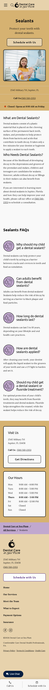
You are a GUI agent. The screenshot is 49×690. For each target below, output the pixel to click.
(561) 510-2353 (28, 98)
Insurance (8, 622)
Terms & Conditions (25, 650)
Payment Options (12, 615)
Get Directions (24, 459)
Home (6, 587)
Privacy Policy (9, 650)
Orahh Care (40, 650)
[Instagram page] (11, 630)
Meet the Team (11, 601)
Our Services (10, 594)
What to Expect (11, 608)
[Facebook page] (5, 630)
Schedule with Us (24, 42)
